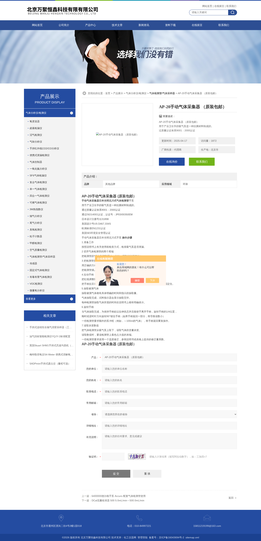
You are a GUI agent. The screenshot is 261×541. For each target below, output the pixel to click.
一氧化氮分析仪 (38, 168)
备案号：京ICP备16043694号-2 (166, 537)
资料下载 (170, 25)
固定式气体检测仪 (40, 270)
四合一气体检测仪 (40, 195)
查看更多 (31, 298)
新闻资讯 (143, 25)
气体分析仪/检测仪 (36, 112)
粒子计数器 (36, 236)
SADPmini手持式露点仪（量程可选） (49, 363)
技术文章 (117, 25)
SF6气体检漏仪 (38, 175)
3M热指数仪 (36, 209)
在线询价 (172, 161)
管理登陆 (143, 537)
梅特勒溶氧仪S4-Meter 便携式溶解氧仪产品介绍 (51, 354)
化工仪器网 (130, 537)
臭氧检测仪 (36, 229)
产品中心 (90, 25)
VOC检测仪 (36, 283)
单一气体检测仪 (38, 189)
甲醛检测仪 (36, 243)
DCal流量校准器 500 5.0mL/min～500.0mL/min (118, 500)
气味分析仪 (36, 141)
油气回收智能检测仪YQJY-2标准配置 (49, 336)
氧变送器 (35, 121)
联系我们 (231, 6)
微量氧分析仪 (37, 290)
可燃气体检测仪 (38, 202)
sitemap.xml (192, 537)
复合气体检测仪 (38, 182)
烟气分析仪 (36, 216)
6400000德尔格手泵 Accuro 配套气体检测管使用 (119, 496)
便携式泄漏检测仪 (40, 155)
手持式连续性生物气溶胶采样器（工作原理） (51, 327)
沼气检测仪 (36, 134)
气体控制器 (36, 162)
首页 (107, 93)
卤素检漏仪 (36, 128)
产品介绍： (91, 176)
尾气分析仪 (36, 222)
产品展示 (118, 93)
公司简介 (64, 25)
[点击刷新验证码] (137, 457)
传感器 (33, 263)
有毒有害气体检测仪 (41, 276)
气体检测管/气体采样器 (42, 256)
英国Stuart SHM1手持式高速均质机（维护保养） (51, 345)
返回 (231, 497)
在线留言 (219, 6)
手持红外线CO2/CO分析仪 (44, 148)
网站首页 (207, 6)
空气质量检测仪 (38, 249)
